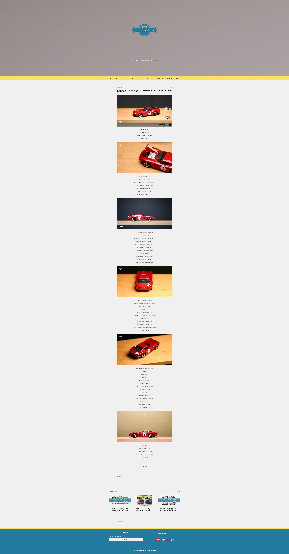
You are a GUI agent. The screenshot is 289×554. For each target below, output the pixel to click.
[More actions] (171, 87)
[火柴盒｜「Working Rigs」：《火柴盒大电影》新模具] (144, 500)
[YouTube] (168, 539)
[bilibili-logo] (153, 539)
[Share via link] (117, 481)
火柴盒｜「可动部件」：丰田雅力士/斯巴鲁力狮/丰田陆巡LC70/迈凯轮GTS (168, 509)
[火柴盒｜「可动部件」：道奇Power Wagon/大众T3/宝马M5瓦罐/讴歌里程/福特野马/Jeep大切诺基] (120, 500)
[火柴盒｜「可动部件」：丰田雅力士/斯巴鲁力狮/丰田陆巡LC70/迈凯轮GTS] (169, 500)
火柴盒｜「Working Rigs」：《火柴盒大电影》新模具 (144, 509)
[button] (147, 77)
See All (178, 491)
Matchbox (119, 476)
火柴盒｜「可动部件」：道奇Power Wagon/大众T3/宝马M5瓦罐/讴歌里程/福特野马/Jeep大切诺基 (120, 509)
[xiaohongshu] (158, 539)
